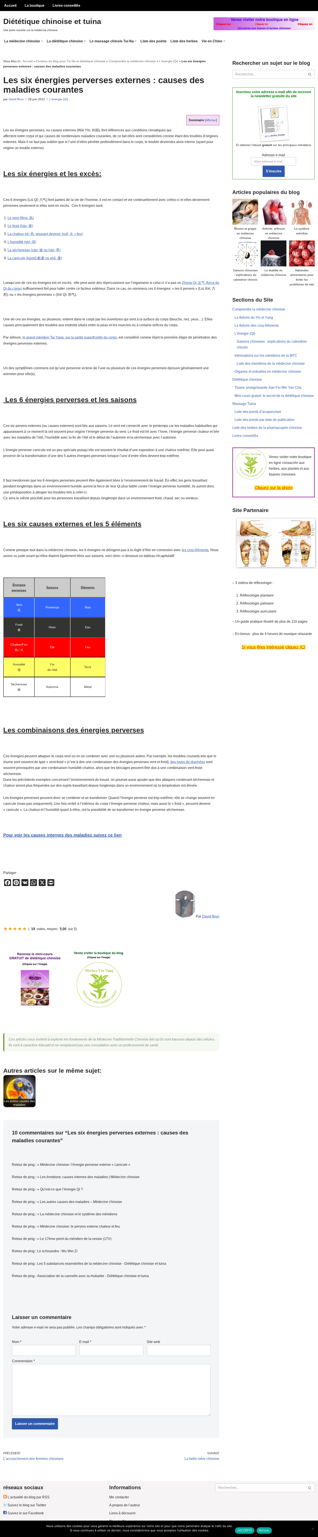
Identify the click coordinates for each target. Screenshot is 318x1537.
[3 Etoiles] (15, 929)
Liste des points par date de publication (264, 420)
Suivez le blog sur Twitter (26, 1505)
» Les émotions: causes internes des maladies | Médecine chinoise (88, 1177)
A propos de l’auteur (124, 1505)
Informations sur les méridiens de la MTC (265, 355)
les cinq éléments (195, 550)
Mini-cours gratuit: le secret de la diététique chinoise (274, 396)
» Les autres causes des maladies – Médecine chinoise (79, 1202)
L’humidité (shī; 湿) (22, 242)
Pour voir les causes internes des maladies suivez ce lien (62, 835)
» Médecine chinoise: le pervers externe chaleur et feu (78, 1226)
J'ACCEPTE (244, 1530)
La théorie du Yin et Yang (253, 317)
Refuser (264, 1530)
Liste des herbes (184, 41)
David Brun (16, 99)
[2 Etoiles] (10, 929)
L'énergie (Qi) (168, 61)
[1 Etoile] (5, 929)
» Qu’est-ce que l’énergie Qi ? (60, 1189)
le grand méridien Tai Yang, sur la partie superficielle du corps (69, 337)
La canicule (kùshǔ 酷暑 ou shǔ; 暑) (35, 258)
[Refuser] (312, 1529)
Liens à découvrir (122, 1513)
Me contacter (119, 1497)
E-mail (85, 1342)
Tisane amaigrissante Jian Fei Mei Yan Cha (267, 387)
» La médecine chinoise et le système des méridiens (77, 1214)
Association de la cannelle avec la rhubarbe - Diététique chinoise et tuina (93, 1276)
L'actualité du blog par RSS (28, 1497)
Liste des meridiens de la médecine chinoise (271, 363)
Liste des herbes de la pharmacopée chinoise (267, 428)
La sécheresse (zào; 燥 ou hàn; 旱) (34, 250)
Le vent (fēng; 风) (21, 218)
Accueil (10, 5)
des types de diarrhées (187, 762)
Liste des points (153, 41)
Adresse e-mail (273, 155)
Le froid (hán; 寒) (20, 226)
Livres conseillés (66, 5)
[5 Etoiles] (24, 929)
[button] (42, 41)
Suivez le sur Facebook (25, 1513)
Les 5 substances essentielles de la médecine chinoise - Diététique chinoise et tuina (101, 1263)
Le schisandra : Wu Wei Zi (57, 1251)
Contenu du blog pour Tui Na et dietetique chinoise (70, 61)
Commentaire (23, 1361)
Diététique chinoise (247, 379)
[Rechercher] (310, 74)
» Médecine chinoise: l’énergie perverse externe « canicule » (83, 1164)
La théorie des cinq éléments (256, 325)
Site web (153, 1342)
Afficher (211, 120)
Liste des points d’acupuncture (257, 412)
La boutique (34, 5)
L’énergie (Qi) (244, 333)
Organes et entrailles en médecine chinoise (267, 371)
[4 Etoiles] (20, 929)
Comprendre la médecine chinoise (132, 61)
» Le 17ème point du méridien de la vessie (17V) (74, 1239)
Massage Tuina (244, 404)
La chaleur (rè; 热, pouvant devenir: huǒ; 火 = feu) (45, 234)
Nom (16, 1342)
